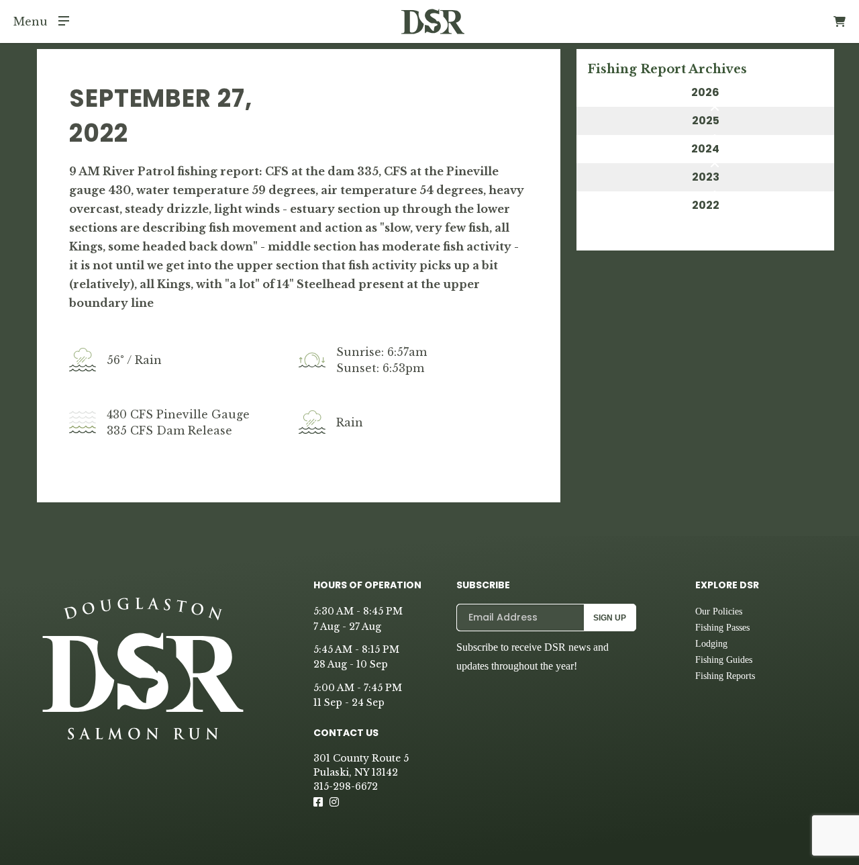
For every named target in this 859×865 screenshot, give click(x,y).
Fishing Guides (723, 660)
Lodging (711, 644)
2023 (705, 177)
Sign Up (609, 618)
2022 (705, 205)
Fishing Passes (722, 628)
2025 (705, 120)
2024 (705, 148)
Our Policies (718, 611)
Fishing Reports (725, 676)
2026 (705, 92)
